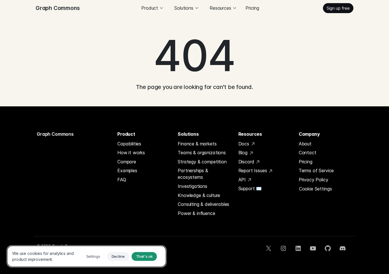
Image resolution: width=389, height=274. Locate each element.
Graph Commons (55, 134)
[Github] (328, 248)
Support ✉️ (250, 188)
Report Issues (253, 170)
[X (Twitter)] (268, 248)
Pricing (252, 8)
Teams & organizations (202, 152)
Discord (247, 162)
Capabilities (129, 144)
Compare (126, 162)
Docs (244, 144)
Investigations (192, 186)
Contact (307, 152)
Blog (243, 152)
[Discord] (342, 248)
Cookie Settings (315, 188)
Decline (118, 256)
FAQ (121, 179)
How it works (131, 152)
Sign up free (338, 8)
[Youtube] (313, 248)
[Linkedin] (298, 248)
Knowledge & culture (199, 195)
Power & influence (196, 213)
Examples (127, 170)
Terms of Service (316, 170)
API (242, 179)
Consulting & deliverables (203, 204)
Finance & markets (197, 144)
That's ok (144, 256)
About (305, 144)
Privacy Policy (313, 179)
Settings (93, 256)
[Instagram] (283, 248)
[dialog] (86, 256)
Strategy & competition (202, 162)
